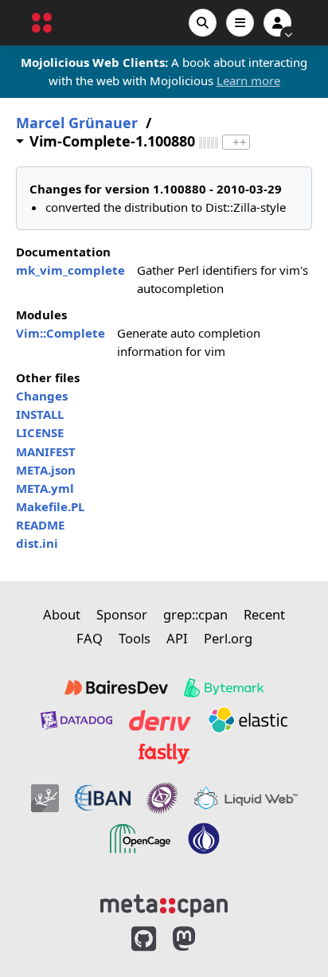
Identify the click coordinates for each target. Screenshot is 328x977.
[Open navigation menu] (240, 23)
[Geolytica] (45, 798)
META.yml (45, 488)
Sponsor (121, 614)
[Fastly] (164, 753)
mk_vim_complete (70, 270)
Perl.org (228, 638)
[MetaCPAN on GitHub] (143, 939)
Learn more (248, 80)
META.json (46, 470)
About (61, 614)
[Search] (202, 23)
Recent (264, 614)
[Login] (277, 23)
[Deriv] (160, 719)
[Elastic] (247, 719)
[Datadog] (76, 719)
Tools (134, 638)
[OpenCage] (140, 838)
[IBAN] (103, 798)
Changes (42, 396)
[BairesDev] (116, 688)
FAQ (89, 638)
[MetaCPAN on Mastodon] (200, 939)
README (40, 525)
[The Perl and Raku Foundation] (204, 838)
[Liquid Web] (246, 798)
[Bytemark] (224, 688)
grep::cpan (195, 614)
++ (239, 142)
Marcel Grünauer (77, 123)
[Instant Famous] (162, 798)
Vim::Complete (60, 333)
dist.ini (37, 543)
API (177, 638)
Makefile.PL (50, 506)
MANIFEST (46, 451)
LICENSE (40, 432)
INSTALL (40, 414)
